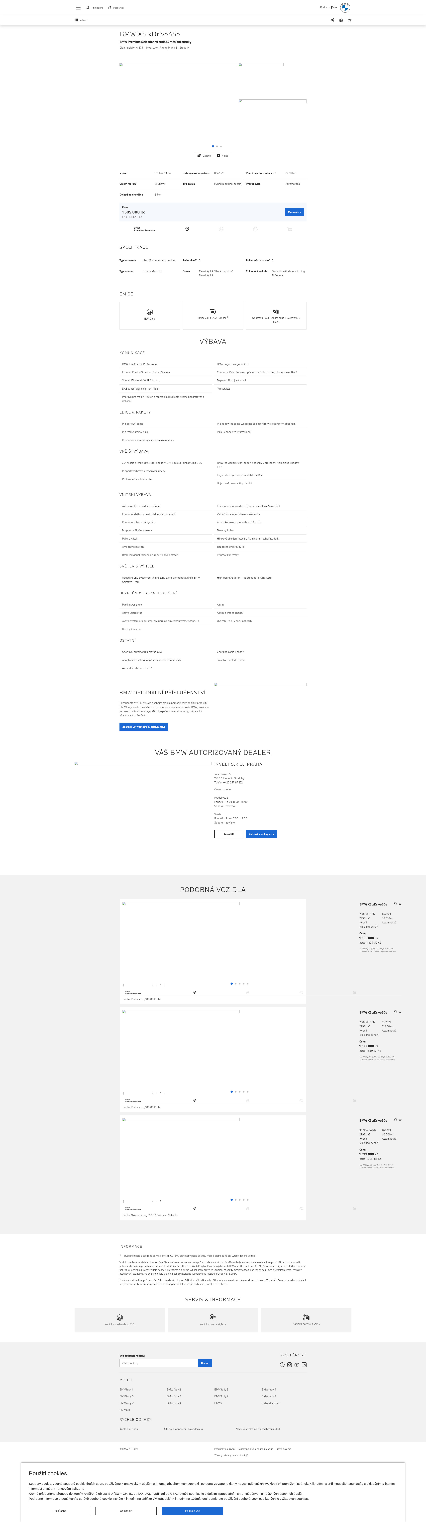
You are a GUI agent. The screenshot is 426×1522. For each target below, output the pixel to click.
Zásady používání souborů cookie (255, 1449)
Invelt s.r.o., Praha (156, 47)
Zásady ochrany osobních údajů (231, 1455)
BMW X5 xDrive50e (373, 904)
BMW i (218, 1403)
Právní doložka (283, 1449)
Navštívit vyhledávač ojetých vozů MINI (258, 1429)
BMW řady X (174, 1403)
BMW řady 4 (269, 1389)
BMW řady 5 (126, 1396)
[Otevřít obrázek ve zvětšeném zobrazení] (177, 106)
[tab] (204, 156)
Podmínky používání (224, 1449)
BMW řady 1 (126, 1389)
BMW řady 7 (221, 1396)
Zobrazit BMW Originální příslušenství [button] (143, 726)
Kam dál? (228, 834)
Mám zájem (294, 212)
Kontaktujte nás (128, 1429)
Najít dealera (195, 1429)
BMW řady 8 (269, 1396)
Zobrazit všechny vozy (261, 834)
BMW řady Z (126, 1403)
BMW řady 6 (174, 1396)
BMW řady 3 (221, 1389)
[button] (78, 7)
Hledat (205, 1363)
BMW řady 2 (174, 1389)
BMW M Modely (271, 1403)
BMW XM (124, 1410)
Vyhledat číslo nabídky (132, 1355)
